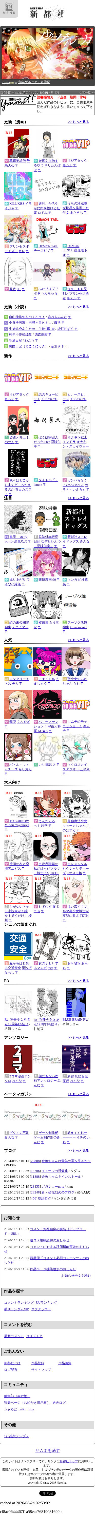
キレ (21, 251)
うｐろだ (10, 1409)
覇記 (12, 722)
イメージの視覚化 (55, 1171)
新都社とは (12, 1363)
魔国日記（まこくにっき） (28, 346)
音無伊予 (57, 346)
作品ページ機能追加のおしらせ (53, 1269)
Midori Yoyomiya (17, 825)
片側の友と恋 (19, 864)
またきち (76, 212)
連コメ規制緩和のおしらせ (49, 1240)
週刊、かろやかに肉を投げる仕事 (47, 208)
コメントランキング (19, 1302)
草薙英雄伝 (17, 161)
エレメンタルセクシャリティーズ (76, 868)
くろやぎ (23, 722)
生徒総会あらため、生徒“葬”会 (32, 329)
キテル (72, 298)
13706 (35, 1171)
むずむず (45, 906)
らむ (76, 683)
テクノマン (20, 627)
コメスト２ (34, 1336)
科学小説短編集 (20, 335)
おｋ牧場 (74, 963)
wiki (23, 1409)
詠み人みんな (57, 317)
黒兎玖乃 (20, 541)
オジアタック (77, 160)
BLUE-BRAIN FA (75, 1019)
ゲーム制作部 (48, 1133)
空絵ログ (44, 1198)
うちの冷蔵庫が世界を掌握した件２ (76, 207)
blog (31, 1409)
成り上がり (17, 580)
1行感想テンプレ (16, 1436)
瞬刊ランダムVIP (16, 1309)
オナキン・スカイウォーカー (76, 446)
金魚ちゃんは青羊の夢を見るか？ (66, 1161)
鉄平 (44, 826)
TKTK (54, 873)
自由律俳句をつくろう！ (27, 317)
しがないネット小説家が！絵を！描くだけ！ (17, 911)
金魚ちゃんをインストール (61, 1177)
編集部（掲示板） (17, 1396)
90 (54, 580)
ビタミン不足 (19, 1133)
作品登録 (37, 1363)
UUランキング (46, 1302)
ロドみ (43, 213)
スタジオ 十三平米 (76, 769)
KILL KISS (16, 203)
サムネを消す (47, 1450)
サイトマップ (41, 1370)
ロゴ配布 (10, 1370)
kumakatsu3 (78, 627)
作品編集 (64, 1363)
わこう (29, 340)
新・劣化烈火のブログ (58, 1192)
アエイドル (47, 679)
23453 (35, 1186)
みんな (85, 541)
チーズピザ (42, 250)
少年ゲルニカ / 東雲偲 (34, 82)
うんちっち (49, 293)
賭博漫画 (45, 580)
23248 (35, 1192)
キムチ (67, 165)
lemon (38, 485)
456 (33, 1198)
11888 (35, 1177)
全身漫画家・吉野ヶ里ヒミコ (30, 323)
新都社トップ (69, 1461)
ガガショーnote (53, 1186)
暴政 (12, 289)
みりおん (25, 769)
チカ (15, 683)
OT (19, 289)
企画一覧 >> (87, 92)
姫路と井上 (17, 437)
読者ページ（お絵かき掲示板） (27, 1403)
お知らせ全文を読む (76, 1276)
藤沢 (57, 323)
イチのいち (49, 399)
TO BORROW (19, 821)
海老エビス (13, 868)
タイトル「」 (48, 480)
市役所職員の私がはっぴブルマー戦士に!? (47, 868)
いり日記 (45, 765)
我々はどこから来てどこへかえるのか (18, 484)
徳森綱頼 (41, 335)
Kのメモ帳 (74, 873)
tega (50, 968)
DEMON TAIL (48, 246)
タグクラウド (41, 1309)
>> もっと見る (78, 122)
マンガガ (74, 580)
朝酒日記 (15, 340)
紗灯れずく (65, 329)
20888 (35, 1161)
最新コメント (14, 1336)
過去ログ (59, 1403)
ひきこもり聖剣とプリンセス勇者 (76, 293)
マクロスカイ (77, 765)
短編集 (43, 622)
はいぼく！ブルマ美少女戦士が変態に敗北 (76, 911)
